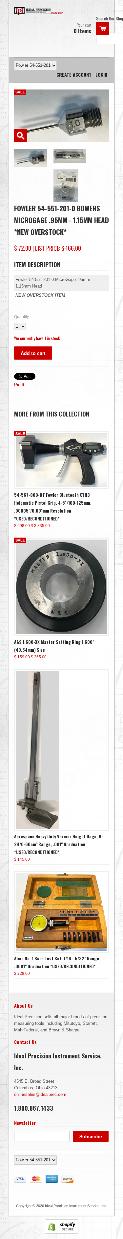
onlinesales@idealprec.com (40, 1094)
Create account (74, 74)
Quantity (21, 317)
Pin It (19, 384)
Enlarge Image (20, 135)
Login (101, 74)
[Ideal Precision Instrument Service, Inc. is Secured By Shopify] (61, 1232)
